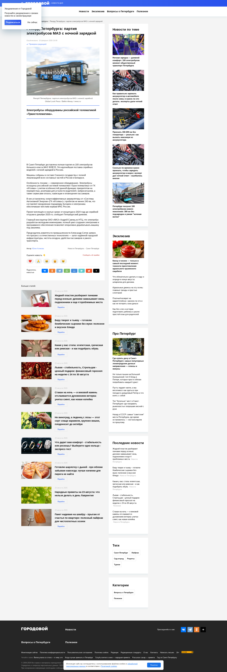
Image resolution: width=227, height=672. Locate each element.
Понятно (154, 665)
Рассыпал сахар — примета (143, 657)
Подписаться (13, 22)
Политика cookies (102, 652)
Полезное (142, 11)
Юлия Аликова (38, 249)
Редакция (114, 652)
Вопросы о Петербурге (120, 11)
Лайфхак (135, 553)
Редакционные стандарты (131, 652)
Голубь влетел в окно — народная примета (112, 657)
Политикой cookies (109, 666)
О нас (145, 652)
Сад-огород (119, 559)
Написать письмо (167, 652)
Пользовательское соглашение (79, 652)
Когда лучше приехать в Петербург (79, 657)
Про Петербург (124, 333)
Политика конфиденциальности (52, 652)
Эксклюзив (98, 11)
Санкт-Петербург (121, 553)
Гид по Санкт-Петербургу (167, 657)
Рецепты (131, 559)
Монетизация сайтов (29, 652)
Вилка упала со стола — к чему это (48, 657)
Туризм (117, 565)
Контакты (154, 652)
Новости (84, 11)
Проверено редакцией (37, 44)
